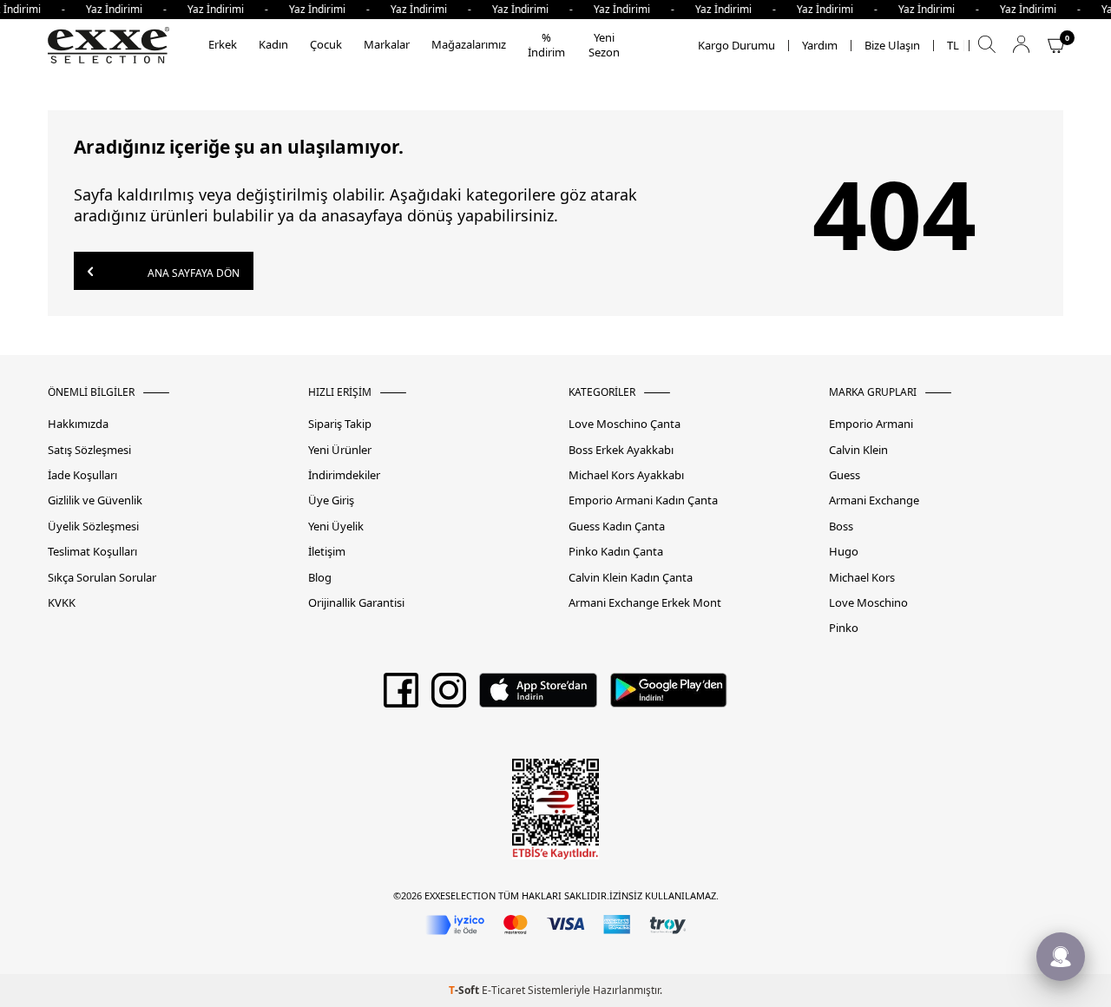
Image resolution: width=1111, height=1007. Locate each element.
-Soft (465, 990)
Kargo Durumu (736, 45)
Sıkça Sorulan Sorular (102, 577)
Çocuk (326, 44)
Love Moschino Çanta (624, 424)
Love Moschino (868, 603)
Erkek (222, 44)
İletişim (326, 551)
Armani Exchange (874, 500)
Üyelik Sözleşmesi (93, 526)
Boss (841, 526)
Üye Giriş (331, 500)
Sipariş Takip (339, 424)
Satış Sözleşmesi (89, 450)
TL (953, 45)
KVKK (62, 603)
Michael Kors (862, 577)
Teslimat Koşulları (92, 551)
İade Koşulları (82, 475)
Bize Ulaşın (892, 45)
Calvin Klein (858, 450)
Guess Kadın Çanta (617, 526)
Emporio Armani (871, 424)
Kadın (273, 44)
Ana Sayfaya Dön (192, 273)
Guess (844, 475)
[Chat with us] (1060, 956)
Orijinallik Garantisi (356, 603)
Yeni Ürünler (339, 450)
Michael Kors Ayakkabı (626, 475)
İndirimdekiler (344, 475)
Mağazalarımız (468, 44)
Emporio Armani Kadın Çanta (643, 500)
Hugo (843, 551)
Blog (320, 577)
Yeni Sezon (604, 45)
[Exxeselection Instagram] (448, 696)
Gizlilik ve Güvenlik (95, 500)
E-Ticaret (503, 990)
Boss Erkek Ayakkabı (621, 450)
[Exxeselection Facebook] (401, 696)
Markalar (387, 44)
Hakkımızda (78, 424)
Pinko (843, 628)
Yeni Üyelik (336, 526)
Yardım (820, 45)
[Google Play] (668, 696)
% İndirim (546, 45)
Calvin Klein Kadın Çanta (631, 577)
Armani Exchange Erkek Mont (645, 603)
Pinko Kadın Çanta (616, 551)
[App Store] (537, 696)
